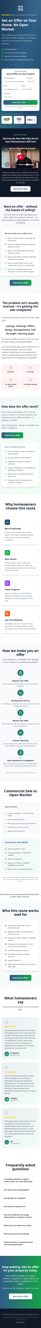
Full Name (6, 93)
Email (5, 86)
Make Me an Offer (19, 102)
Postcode (30, 78)
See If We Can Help (20, 189)
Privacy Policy (20, 1322)
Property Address (8, 78)
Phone (23, 86)
